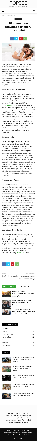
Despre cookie (25, 430)
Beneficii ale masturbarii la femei (10, 277)
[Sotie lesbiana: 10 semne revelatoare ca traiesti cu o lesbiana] (6, 304)
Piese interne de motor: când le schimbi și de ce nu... (23, 376)
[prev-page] (3, 319)
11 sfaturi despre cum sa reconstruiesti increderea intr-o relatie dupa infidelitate (23, 312)
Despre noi (10, 430)
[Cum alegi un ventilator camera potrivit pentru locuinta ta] (6, 387)
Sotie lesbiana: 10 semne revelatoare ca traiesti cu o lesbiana (22, 303)
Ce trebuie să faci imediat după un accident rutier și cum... (23, 394)
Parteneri (16, 430)
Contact (26, 435)
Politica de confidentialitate (12, 432)
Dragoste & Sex (11, 15)
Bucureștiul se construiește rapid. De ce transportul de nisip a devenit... (24, 359)
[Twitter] (16, 38)
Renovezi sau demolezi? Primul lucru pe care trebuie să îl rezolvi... (23, 368)
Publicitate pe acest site (15, 435)
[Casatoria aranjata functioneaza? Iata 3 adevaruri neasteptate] (6, 294)
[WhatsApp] (25, 38)
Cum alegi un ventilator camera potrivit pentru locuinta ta (23, 385)
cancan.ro (20, 253)
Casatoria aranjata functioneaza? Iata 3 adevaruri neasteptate (23, 294)
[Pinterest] (21, 38)
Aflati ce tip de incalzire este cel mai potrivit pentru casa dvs (26, 278)
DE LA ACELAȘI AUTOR (24, 287)
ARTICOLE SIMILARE (9, 287)
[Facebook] (12, 38)
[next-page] (6, 319)
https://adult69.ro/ (8, 105)
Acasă (3, 15)
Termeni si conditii (26, 432)
